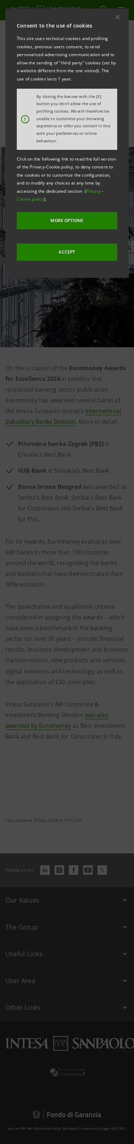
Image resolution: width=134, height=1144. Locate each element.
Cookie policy (30, 199)
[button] (117, 17)
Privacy (94, 191)
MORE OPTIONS (66, 220)
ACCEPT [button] (67, 252)
